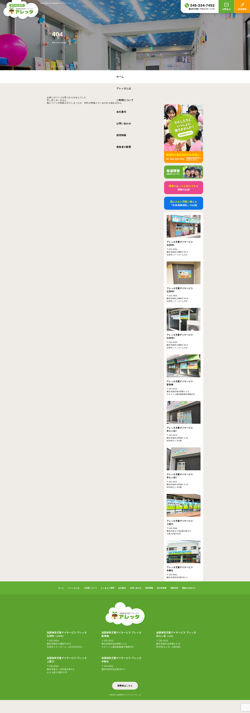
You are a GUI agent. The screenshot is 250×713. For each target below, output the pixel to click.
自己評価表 (162, 588)
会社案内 (121, 112)
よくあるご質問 (107, 588)
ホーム (55, 66)
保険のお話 (183, 188)
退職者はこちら (125, 686)
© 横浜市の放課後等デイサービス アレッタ (125, 695)
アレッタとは (123, 88)
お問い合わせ (123, 123)
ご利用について (125, 100)
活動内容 (174, 588)
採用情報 (121, 135)
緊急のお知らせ (189, 588)
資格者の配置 (123, 147)
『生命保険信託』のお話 (183, 203)
